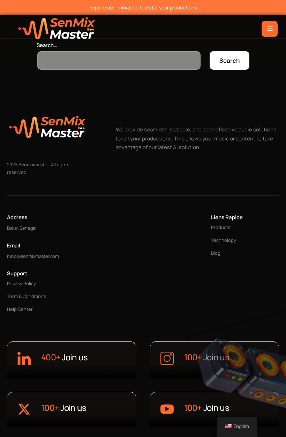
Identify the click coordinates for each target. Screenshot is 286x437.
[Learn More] (24, 359)
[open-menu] (270, 29)
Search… (47, 45)
